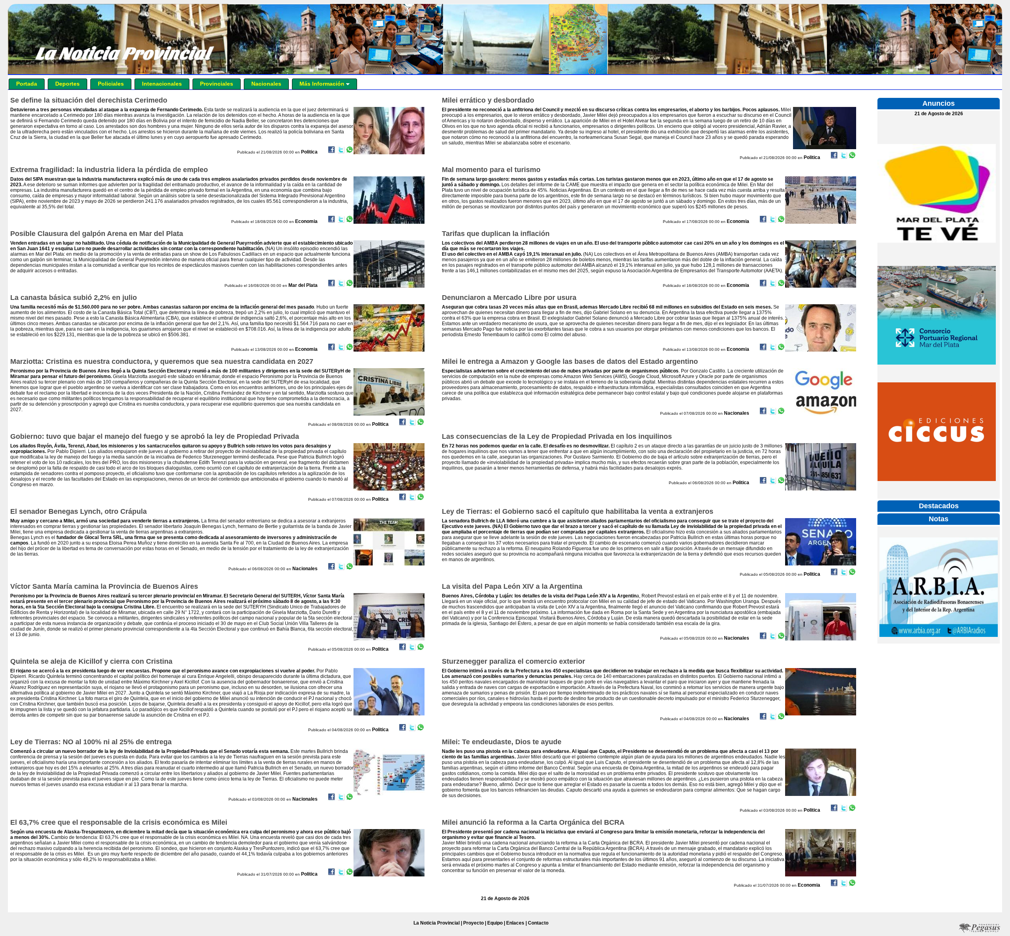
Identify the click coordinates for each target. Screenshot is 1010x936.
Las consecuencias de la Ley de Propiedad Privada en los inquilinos (557, 436)
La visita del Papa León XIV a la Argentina (512, 586)
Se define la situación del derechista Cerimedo (88, 100)
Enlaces (515, 923)
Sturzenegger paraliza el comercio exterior (513, 661)
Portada (26, 83)
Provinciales (216, 83)
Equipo (495, 923)
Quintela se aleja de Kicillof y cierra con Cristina (91, 661)
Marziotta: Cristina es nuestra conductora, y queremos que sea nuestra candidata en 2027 (161, 361)
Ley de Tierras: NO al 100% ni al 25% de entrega (91, 742)
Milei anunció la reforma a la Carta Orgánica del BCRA (533, 822)
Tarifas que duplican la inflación (496, 234)
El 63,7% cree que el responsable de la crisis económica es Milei (118, 822)
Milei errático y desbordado (488, 100)
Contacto (538, 923)
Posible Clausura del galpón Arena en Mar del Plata (96, 234)
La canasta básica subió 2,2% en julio (73, 297)
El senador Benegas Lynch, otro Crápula (78, 511)
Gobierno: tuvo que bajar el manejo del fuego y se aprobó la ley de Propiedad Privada (154, 436)
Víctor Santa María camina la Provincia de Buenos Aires (104, 586)
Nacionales (266, 83)
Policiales (111, 83)
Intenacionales (162, 83)
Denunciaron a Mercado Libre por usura (509, 297)
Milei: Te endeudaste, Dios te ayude (501, 742)
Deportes (67, 83)
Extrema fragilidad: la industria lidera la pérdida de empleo (109, 170)
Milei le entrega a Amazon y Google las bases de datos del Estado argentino (570, 361)
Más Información (322, 83)
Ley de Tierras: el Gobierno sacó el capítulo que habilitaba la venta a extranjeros (577, 511)
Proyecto (473, 923)
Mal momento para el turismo (491, 170)
